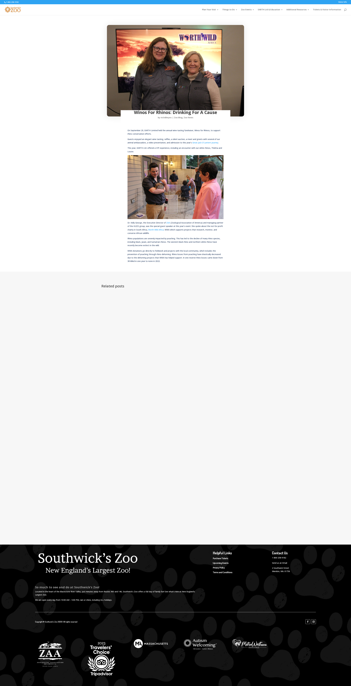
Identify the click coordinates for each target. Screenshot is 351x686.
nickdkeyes (166, 117)
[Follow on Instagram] (313, 621)
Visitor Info (342, 2)
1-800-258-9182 (279, 557)
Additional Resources (296, 10)
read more (111, 346)
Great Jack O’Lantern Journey (205, 142)
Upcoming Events (221, 563)
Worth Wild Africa (156, 229)
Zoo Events (246, 10)
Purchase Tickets (220, 558)
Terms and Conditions (222, 572)
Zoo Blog (178, 117)
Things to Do (228, 10)
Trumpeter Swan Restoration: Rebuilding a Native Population (142, 300)
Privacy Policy (219, 568)
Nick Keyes (111, 304)
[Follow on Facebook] (307, 621)
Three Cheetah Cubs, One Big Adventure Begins (133, 363)
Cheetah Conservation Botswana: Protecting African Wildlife (141, 520)
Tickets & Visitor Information (327, 10)
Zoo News (188, 117)
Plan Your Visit (209, 10)
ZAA (168, 222)
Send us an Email (279, 563)
